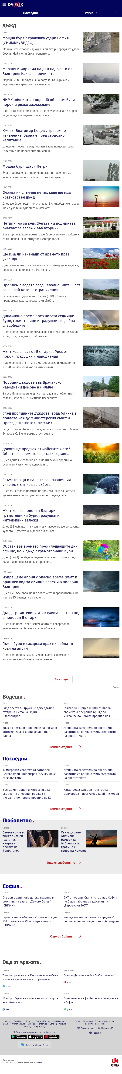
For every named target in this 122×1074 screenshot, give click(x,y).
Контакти (89, 1023)
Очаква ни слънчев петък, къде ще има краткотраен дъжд (37, 194)
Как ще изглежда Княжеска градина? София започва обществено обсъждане (91, 919)
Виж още (61, 679)
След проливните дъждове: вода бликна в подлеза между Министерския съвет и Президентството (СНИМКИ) (40, 418)
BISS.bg (6, 1023)
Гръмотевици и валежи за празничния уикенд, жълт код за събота (37, 482)
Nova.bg (27, 1026)
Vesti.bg (62, 1023)
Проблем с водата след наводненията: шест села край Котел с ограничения (41, 287)
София (11, 886)
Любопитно (17, 820)
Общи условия (36, 1062)
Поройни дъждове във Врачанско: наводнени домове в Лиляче (32, 384)
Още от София (61, 936)
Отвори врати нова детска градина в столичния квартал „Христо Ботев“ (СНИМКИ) (28, 901)
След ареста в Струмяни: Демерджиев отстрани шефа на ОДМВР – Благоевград (28, 712)
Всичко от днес (61, 747)
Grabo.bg (31, 1023)
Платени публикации (104, 1021)
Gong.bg (29, 1021)
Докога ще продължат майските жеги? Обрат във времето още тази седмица (36, 451)
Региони (91, 13)
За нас (78, 1021)
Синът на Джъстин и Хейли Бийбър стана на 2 (90, 975)
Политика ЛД (107, 1028)
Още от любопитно (61, 862)
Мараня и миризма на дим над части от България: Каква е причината (37, 71)
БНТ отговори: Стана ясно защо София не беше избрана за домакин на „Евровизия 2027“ (90, 901)
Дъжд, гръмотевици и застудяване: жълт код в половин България (41, 615)
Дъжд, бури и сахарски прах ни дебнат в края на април (38, 646)
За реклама (88, 1021)
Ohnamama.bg (18, 1023)
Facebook (99, 1023)
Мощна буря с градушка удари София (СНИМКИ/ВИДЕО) (36, 40)
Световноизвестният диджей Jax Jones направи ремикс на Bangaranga (14, 841)
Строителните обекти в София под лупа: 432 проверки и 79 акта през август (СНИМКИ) (30, 921)
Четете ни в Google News (36, 1045)
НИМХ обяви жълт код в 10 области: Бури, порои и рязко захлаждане (39, 102)
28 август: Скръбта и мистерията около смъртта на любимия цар (30, 1000)
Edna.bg (53, 1023)
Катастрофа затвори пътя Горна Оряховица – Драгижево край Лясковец (91, 791)
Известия (97, 1033)
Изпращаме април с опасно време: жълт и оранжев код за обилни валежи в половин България (40, 582)
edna (69, 982)
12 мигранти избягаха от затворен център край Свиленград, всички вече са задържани (29, 774)
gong (69, 1009)
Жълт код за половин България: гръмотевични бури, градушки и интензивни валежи (31, 515)
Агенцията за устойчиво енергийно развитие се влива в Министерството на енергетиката (90, 732)
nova (8, 986)
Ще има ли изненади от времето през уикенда (36, 256)
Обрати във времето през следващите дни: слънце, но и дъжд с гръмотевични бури (41, 548)
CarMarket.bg (58, 1021)
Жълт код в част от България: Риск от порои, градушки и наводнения (35, 354)
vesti (8, 1009)
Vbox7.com (18, 1021)
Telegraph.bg (39, 1026)
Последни (30, 13)
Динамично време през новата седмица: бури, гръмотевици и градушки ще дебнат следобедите (40, 321)
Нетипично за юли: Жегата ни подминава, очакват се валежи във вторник (40, 225)
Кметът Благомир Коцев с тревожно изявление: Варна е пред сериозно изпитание (34, 135)
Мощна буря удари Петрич (26, 166)
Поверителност (88, 1028)
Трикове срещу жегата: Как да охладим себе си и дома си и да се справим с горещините (30, 977)
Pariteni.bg (42, 1023)
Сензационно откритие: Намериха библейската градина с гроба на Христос (73, 841)
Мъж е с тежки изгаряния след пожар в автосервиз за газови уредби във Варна (30, 732)
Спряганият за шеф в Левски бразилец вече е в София (91, 1000)
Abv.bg (8, 1021)
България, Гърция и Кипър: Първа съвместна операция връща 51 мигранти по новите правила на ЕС (88, 712)
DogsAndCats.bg (43, 1021)
